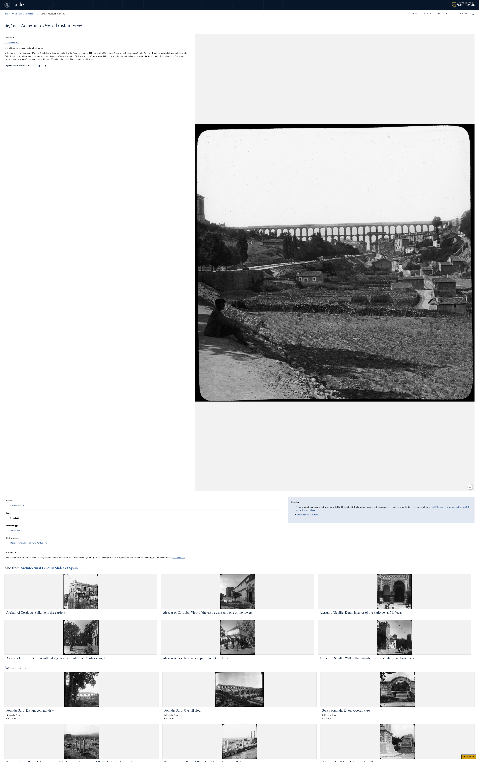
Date (8, 513)
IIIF (296, 507)
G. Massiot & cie (17, 505)
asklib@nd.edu (179, 557)
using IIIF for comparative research (444, 507)
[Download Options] (45, 66)
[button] (335, 262)
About (415, 14)
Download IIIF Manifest (307, 515)
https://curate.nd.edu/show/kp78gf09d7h (28, 543)
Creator (9, 501)
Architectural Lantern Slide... (23, 14)
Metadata (295, 502)
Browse (464, 14)
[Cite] (39, 66)
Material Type (12, 526)
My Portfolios (432, 14)
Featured (450, 14)
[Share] (33, 66)
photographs (15, 530)
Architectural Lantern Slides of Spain (49, 568)
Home (6, 14)
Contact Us (11, 552)
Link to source (12, 538)
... (37, 14)
